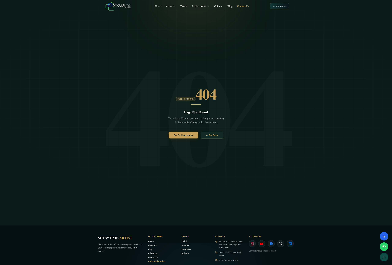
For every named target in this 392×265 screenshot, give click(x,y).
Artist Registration (156, 261)
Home (158, 6)
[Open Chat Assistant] (384, 257)
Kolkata (185, 253)
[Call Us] (384, 236)
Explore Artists (199, 6)
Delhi (184, 241)
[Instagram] (252, 243)
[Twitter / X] (280, 243)
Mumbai (185, 245)
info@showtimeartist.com (228, 260)
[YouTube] (261, 243)
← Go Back (212, 135)
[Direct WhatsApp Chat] (384, 246)
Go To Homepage (183, 135)
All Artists (152, 253)
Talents (183, 6)
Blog (229, 6)
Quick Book (279, 6)
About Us (170, 6)
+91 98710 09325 (225, 252)
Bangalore (186, 249)
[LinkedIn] (290, 243)
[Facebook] (271, 243)
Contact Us (243, 6)
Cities (217, 6)
